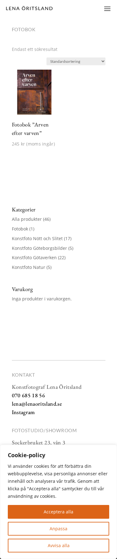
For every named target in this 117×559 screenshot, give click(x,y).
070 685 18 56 (28, 395)
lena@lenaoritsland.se (37, 403)
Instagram (23, 412)
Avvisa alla (59, 545)
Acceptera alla (58, 512)
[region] (58, 502)
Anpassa (58, 529)
